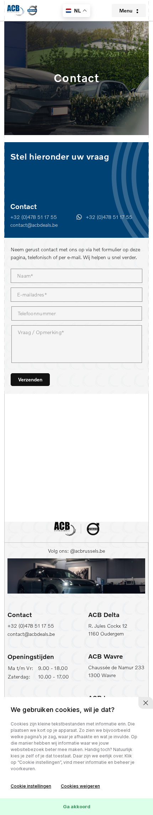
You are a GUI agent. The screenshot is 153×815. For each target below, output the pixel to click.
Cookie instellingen (31, 786)
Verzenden (30, 379)
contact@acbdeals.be (34, 225)
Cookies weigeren (80, 786)
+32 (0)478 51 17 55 (33, 217)
